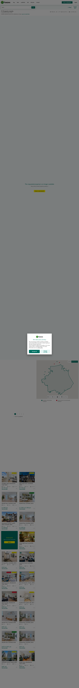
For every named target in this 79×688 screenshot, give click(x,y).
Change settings (45, 351)
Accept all (34, 351)
